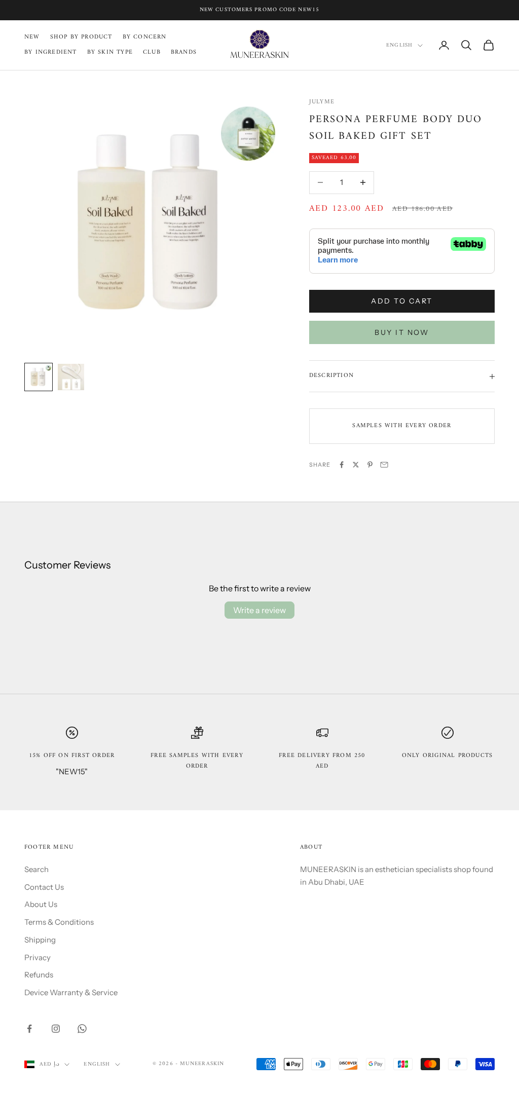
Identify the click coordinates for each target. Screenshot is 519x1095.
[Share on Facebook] (342, 465)
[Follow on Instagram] (56, 1029)
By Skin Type (110, 53)
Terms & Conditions (59, 922)
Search (36, 869)
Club (152, 53)
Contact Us (44, 887)
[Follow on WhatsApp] (82, 1029)
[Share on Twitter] (356, 465)
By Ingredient (50, 53)
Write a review (259, 610)
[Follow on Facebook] (29, 1029)
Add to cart (402, 301)
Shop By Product (81, 37)
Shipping (40, 940)
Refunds (38, 974)
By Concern (145, 37)
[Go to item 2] (71, 377)
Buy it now (402, 332)
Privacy (37, 957)
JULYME (322, 102)
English (399, 45)
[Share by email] (384, 465)
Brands (184, 53)
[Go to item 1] (38, 377)
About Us (40, 904)
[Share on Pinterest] (370, 465)
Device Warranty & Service (71, 992)
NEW (32, 37)
